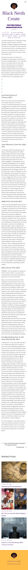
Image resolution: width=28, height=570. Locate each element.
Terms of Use (17, 564)
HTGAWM (23, 34)
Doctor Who (5, 34)
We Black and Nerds (17, 32)
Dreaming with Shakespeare (11, 486)
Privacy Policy (10, 564)
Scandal (15, 36)
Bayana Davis (6, 32)
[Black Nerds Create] (14, 558)
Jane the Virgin (7, 36)
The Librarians (20, 447)
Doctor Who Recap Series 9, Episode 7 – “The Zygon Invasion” (15, 444)
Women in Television (14, 37)
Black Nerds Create (13, 561)
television (22, 36)
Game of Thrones (15, 34)
